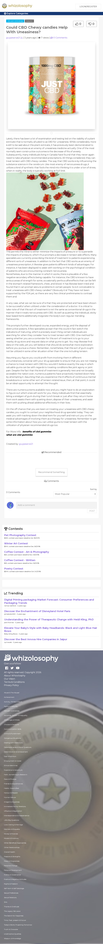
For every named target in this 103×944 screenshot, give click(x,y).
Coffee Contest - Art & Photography (26, 551)
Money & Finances (11, 834)
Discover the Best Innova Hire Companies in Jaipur (35, 639)
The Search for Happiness (13, 916)
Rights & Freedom (11, 884)
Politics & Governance (12, 875)
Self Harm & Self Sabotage (14, 888)
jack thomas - (9, 622)
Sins (5, 902)
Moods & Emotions (11, 838)
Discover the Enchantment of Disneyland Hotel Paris (37, 611)
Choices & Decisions (11, 724)
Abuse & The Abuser (11, 693)
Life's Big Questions (11, 820)
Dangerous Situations (12, 738)
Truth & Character (11, 929)
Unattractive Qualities (12, 934)
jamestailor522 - (10, 614)
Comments (60, 37)
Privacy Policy (11, 685)
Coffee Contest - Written (19, 560)
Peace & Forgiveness (11, 861)
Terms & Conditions (14, 682)
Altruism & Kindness (15, 21)
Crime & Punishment (12, 734)
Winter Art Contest (16, 543)
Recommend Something (51, 472)
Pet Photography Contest (20, 535)
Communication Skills (12, 729)
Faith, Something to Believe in (15, 775)
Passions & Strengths (12, 856)
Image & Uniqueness (12, 802)
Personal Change (10, 866)
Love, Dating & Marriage (13, 825)
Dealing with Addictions (13, 743)
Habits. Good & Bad (11, 788)
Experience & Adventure (13, 770)
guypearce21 (13, 37)
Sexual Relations (10, 897)
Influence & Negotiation (13, 811)
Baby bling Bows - (11, 634)
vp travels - (8, 642)
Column (29, 21)
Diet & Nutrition (10, 756)
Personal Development (13, 870)
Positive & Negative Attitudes (15, 879)
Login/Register (88, 6)
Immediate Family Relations (15, 806)
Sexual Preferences (11, 893)
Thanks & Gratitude (11, 907)
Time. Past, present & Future (15, 920)
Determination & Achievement (16, 752)
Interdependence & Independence (16, 816)
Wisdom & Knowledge (12, 938)
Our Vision (9, 679)
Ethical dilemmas (10, 765)
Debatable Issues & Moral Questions (17, 747)
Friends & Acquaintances (13, 784)
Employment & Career (12, 761)
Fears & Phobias (10, 779)
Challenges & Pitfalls (12, 720)
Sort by (93, 489)
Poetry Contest (13, 568)
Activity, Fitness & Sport (13, 702)
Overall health (9, 852)
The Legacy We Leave (12, 911)
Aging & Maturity (11, 706)
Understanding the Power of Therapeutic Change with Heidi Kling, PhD (49, 619)
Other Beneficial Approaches (15, 843)
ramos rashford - (10, 606)
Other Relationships (11, 847)
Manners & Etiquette (12, 829)
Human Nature (10, 797)
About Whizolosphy (14, 675)
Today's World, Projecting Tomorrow (18, 925)
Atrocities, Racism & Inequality (15, 715)
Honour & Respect (11, 793)
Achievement (9, 697)
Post (92, 511)
